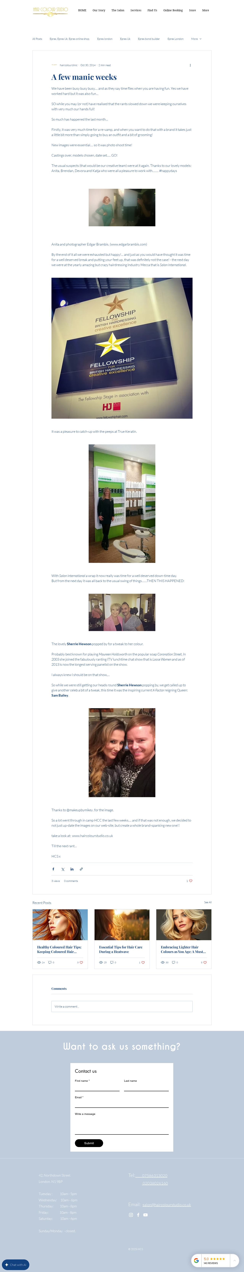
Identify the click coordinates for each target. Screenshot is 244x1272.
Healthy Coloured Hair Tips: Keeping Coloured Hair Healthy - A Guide (59, 949)
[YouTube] (145, 1215)
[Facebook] (138, 1215)
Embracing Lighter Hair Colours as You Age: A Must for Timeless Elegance (182, 949)
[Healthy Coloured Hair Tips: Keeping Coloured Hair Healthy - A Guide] (60, 924)
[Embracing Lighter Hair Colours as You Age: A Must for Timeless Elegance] (183, 924)
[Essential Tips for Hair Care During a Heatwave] (122, 924)
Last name (130, 1080)
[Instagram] (131, 1215)
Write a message (85, 1113)
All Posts (37, 38)
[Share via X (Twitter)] (62, 869)
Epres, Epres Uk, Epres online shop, (70, 38)
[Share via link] (81, 869)
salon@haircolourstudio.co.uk (167, 1204)
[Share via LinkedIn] (72, 869)
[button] (205, 10)
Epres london (104, 38)
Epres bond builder (149, 38)
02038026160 (155, 1183)
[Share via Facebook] (53, 869)
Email (79, 1097)
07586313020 (151, 1175)
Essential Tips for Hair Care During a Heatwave (120, 949)
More (194, 38)
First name (82, 1080)
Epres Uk (125, 38)
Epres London (176, 38)
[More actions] (190, 65)
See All (208, 902)
